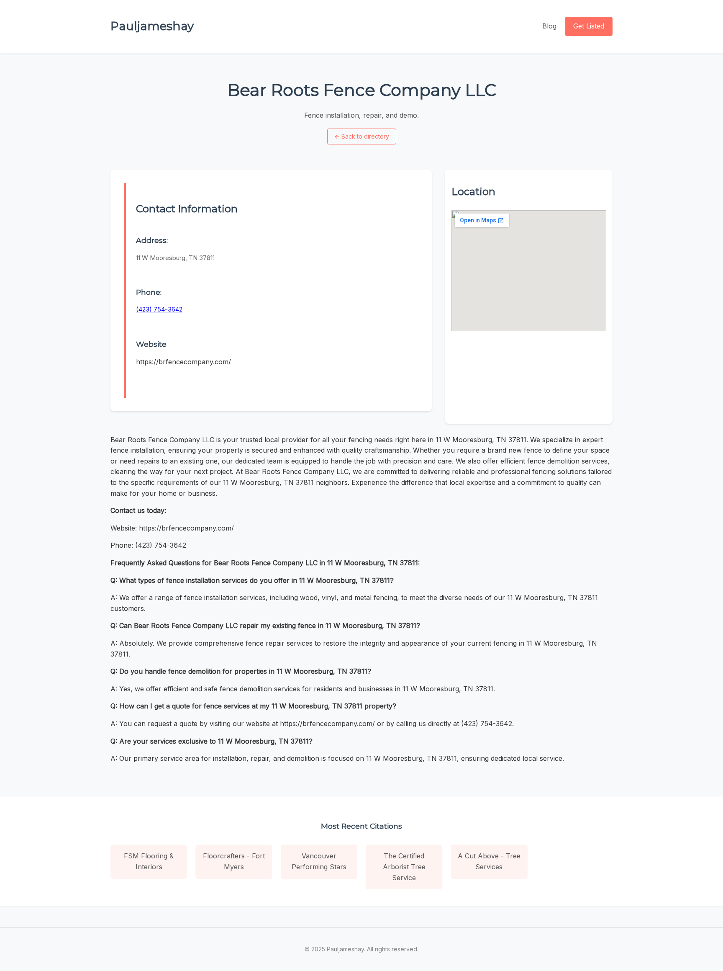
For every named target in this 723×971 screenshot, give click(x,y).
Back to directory (361, 136)
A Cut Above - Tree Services (489, 861)
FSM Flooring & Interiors (149, 861)
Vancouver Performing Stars (319, 861)
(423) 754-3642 (159, 309)
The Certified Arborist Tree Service (404, 866)
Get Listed (588, 26)
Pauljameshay (152, 26)
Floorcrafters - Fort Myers (234, 861)
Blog (549, 26)
